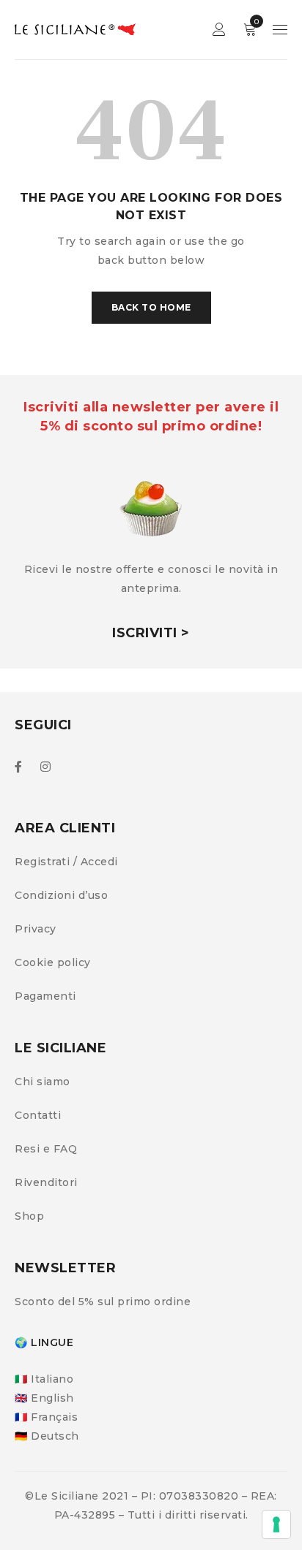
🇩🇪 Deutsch (47, 1436)
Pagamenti (45, 996)
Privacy (35, 928)
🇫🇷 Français (46, 1417)
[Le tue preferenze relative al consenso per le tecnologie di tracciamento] (276, 1524)
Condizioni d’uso (61, 895)
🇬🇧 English (44, 1398)
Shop (29, 1216)
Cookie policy (53, 962)
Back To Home (151, 307)
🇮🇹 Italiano (44, 1379)
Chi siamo (42, 1081)
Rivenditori (46, 1182)
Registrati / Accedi (66, 861)
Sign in (219, 30)
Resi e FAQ (46, 1148)
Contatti (38, 1115)
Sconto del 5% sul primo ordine (103, 1301)
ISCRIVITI (144, 633)
